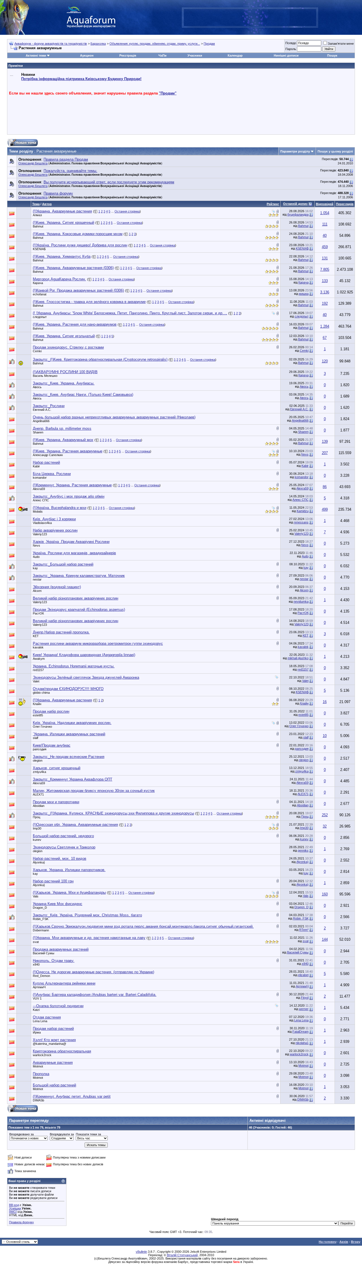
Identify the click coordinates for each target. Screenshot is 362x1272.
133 (325, 281)
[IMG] (13, 1211)
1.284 (324, 326)
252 (325, 815)
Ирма (37, 1032)
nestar (37, 579)
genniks (303, 850)
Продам (209, 43)
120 (325, 361)
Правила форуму (21, 1222)
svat (36, 942)
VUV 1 (37, 998)
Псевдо (290, 43)
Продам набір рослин (51, 711)
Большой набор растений (54, 1085)
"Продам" (167, 93)
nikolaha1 (302, 1043)
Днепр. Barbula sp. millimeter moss (62, 428)
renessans (301, 522)
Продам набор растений (53, 1028)
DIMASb (38, 1100)
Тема (36, 204)
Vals (35, 896)
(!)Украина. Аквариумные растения (62, 211)
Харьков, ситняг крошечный (56, 768)
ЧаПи (162, 55)
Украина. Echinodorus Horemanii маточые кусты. (74, 666)
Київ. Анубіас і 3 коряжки (54, 519)
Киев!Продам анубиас (51, 745)
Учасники (195, 55)
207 (325, 453)
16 (325, 702)
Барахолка (98, 43)
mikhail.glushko (298, 658)
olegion (37, 760)
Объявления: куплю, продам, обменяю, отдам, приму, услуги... (154, 43)
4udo (36, 556)
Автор (47, 204)
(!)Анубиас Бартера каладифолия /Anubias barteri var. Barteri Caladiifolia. (94, 994)
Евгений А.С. (42, 409)
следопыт (40, 317)
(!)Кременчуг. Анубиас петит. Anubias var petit (72, 1096)
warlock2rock (42, 1055)
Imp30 (37, 828)
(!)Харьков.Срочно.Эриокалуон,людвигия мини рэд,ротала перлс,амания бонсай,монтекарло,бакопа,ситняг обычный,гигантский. (143, 926)
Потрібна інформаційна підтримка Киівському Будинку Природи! (81, 79)
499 (325, 509)
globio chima (41, 692)
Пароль (290, 49)
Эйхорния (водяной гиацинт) (57, 587)
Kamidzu (303, 511)
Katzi (36, 1009)
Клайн (37, 704)
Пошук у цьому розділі (335, 151)
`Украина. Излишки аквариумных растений (69, 734)
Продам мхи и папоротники (56, 802)
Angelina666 (41, 421)
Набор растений (46, 462)
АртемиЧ (39, 987)
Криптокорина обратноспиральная (62, 1051)
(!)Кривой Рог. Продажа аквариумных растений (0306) (78, 290)
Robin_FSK (40, 919)
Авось (37, 387)
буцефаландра (298, 214)
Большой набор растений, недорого (63, 836)
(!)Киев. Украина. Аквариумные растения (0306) (73, 268)
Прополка (41, 1074)
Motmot (38, 1066)
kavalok (38, 647)
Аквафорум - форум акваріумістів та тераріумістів (50, 43)
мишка (304, 293)
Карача (38, 283)
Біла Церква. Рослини (52, 474)
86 (325, 487)
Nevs (305, 454)
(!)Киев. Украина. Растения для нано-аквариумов (75, 324)
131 (325, 258)
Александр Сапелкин (48, 455)
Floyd (305, 997)
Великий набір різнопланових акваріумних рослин (75, 598)
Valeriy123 (40, 534)
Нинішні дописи (286, 55)
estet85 (38, 715)
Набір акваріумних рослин (55, 530)
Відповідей (324, 204)
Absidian (38, 805)
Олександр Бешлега (33, 163)
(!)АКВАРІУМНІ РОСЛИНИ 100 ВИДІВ (65, 372)
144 (325, 939)
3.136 (324, 292)
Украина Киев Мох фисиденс (57, 904)
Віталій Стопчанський (182, 1255)
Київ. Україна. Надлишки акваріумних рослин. (72, 723)
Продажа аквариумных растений (61, 949)
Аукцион (87, 55)
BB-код (14, 1205)
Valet (36, 681)
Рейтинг (273, 204)
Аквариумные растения (53, 1062)
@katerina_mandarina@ (49, 1043)
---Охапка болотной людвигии (58, 1006)
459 (325, 247)
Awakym (39, 658)
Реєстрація (127, 55)
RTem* (304, 929)
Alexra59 (39, 489)
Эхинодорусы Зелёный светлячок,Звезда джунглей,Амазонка (86, 677)
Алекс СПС (41, 500)
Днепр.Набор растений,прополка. (61, 632)
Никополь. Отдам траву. (53, 961)
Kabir (36, 466)
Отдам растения (47, 1017)
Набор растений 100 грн (53, 881)
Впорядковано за (21, 1134)
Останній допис (295, 203)
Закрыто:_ (63, 383)
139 (325, 441)
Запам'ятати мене (341, 43)
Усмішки (15, 1208)
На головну (328, 1241)
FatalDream (300, 1031)
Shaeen (38, 432)
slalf (35, 738)
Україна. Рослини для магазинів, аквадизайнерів (74, 553)
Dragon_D (40, 907)
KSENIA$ (39, 249)
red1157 (38, 670)
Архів (343, 1241)
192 (325, 303)
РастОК (38, 613)
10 (325, 736)
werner (304, 1009)
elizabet (303, 975)
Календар (235, 55)
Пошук (332, 55)
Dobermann (41, 930)
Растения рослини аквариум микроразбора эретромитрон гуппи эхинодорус (98, 643)
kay (35, 568)
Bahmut (38, 226)
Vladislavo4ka (42, 523)
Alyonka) (39, 862)
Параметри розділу (295, 151)
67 (325, 338)
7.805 (324, 269)
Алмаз (37, 215)
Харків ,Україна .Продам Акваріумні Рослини (71, 542)
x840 (36, 964)
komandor (40, 477)
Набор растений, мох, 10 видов (59, 858)
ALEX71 (38, 794)
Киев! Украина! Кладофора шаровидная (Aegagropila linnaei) (84, 655)
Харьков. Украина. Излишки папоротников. (69, 870)
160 (325, 894)
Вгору (355, 1241)
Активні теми (36, 55)
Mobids (38, 511)
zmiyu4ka (39, 771)
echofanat (39, 294)
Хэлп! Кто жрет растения (54, 1040)
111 (324, 224)
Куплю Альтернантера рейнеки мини (64, 983)
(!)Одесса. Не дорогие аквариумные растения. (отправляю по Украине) (93, 972)
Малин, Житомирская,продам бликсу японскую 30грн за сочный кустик (94, 790)
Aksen (37, 590)
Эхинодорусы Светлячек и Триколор (64, 847)
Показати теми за (88, 1134)
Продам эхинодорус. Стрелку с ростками (68, 347)
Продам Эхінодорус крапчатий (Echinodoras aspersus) (79, 609)
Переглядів (345, 204)
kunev (37, 839)
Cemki (37, 351)
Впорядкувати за (62, 1134)
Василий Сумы (43, 953)
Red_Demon (41, 975)
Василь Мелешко (45, 375)
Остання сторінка (127, 211)
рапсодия (39, 749)
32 (325, 826)
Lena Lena (40, 1021)
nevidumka (301, 601)
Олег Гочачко (42, 726)
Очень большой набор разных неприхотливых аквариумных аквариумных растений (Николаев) (114, 417)
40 (325, 235)
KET (36, 636)
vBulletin (141, 1251)
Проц (36, 817)
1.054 (324, 213)
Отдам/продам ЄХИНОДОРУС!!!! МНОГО (68, 689)
